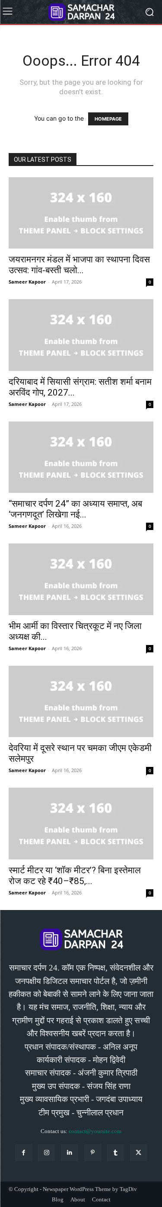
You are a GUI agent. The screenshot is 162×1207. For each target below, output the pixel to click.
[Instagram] (46, 1152)
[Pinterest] (92, 1152)
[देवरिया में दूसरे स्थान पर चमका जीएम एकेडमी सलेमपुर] (81, 701)
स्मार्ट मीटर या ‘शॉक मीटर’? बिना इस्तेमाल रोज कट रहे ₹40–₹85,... (75, 875)
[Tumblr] (115, 1152)
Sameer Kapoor (27, 281)
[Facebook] (23, 1152)
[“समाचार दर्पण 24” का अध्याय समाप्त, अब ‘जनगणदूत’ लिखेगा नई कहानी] (81, 457)
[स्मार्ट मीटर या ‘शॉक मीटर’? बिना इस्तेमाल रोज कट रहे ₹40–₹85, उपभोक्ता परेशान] (81, 823)
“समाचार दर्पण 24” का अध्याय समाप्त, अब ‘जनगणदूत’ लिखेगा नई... (75, 509)
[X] (138, 1152)
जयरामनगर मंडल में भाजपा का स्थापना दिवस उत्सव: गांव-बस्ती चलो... (79, 264)
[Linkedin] (69, 1152)
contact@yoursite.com (95, 1131)
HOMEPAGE (108, 119)
